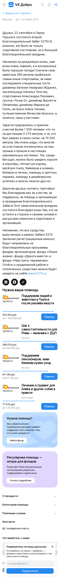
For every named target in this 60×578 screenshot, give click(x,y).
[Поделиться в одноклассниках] (14, 282)
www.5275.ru (37, 273)
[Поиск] (43, 4)
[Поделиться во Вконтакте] (5, 282)
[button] (30, 496)
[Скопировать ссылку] (23, 282)
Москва (7, 19)
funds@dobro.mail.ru (17, 528)
